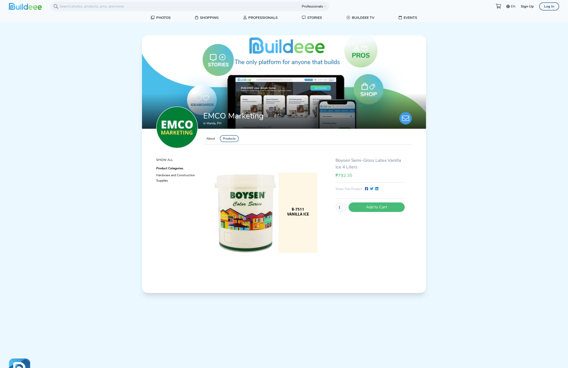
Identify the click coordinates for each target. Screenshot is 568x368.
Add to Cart (376, 207)
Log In (549, 6)
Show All (164, 160)
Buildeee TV (362, 17)
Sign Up (527, 6)
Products (229, 139)
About (210, 139)
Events (410, 17)
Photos (163, 17)
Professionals (262, 17)
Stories (314, 17)
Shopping (209, 17)
